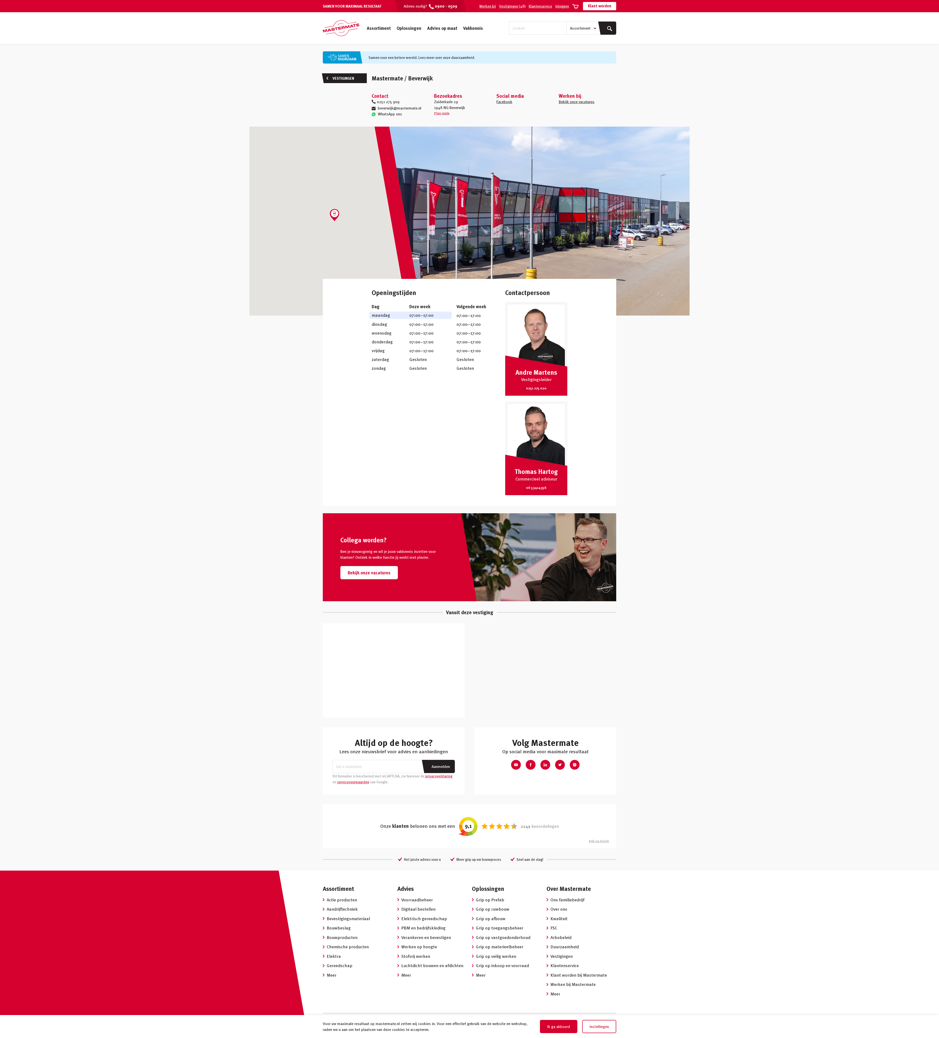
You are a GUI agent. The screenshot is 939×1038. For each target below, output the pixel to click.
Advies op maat (442, 28)
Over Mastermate (569, 888)
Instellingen (599, 1026)
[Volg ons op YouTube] (516, 765)
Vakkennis (473, 28)
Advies (405, 888)
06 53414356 (536, 487)
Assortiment (379, 28)
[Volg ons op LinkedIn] (545, 765)
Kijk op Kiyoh (599, 840)
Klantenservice (540, 6)
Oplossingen (409, 28)
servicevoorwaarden (353, 782)
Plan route (441, 113)
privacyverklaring (438, 776)
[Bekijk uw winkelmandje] (575, 6)
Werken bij (487, 6)
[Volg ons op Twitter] (560, 765)
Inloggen (562, 6)
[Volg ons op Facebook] (531, 765)
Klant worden (599, 6)
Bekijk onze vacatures (576, 102)
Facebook (504, 102)
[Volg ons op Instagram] (575, 765)
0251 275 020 (536, 388)
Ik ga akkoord (558, 1026)
